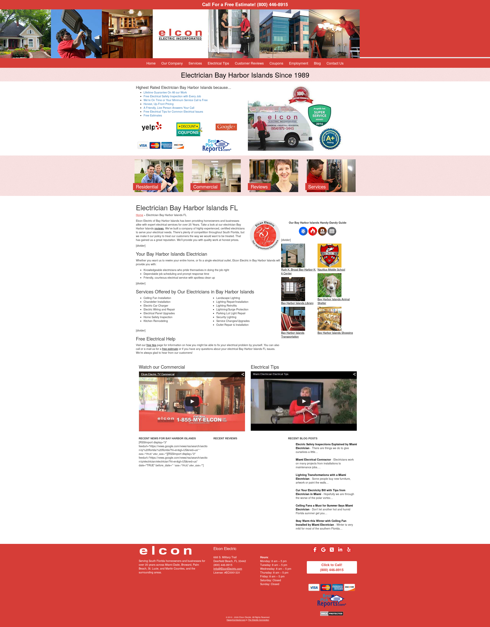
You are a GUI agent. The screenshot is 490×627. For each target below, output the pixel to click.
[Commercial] (216, 175)
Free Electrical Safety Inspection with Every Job (172, 96)
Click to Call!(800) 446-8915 (332, 567)
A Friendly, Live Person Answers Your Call (169, 108)
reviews (159, 228)
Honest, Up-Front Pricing (159, 104)
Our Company (172, 63)
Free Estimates (153, 115)
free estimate (170, 349)
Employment (298, 63)
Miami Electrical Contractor (313, 459)
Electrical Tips (218, 63)
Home (151, 63)
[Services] (331, 175)
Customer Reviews (249, 63)
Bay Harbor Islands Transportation (292, 334)
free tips (151, 345)
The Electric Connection (258, 620)
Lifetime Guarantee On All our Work (165, 92)
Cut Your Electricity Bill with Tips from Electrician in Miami (320, 492)
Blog (317, 63)
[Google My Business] (323, 549)
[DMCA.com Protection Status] (331, 613)
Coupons (276, 63)
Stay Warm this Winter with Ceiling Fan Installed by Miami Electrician (321, 522)
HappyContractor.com (236, 620)
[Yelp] (152, 126)
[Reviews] (273, 175)
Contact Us (335, 63)
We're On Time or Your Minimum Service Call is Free (176, 100)
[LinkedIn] (340, 549)
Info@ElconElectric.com (227, 569)
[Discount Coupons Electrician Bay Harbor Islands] (189, 129)
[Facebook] (315, 549)
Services (195, 63)
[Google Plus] (226, 126)
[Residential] (159, 175)
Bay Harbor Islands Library (297, 303)
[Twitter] (331, 549)
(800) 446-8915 (272, 4)
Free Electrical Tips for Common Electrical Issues (173, 111)
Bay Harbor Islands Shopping (335, 333)
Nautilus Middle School (331, 269)
